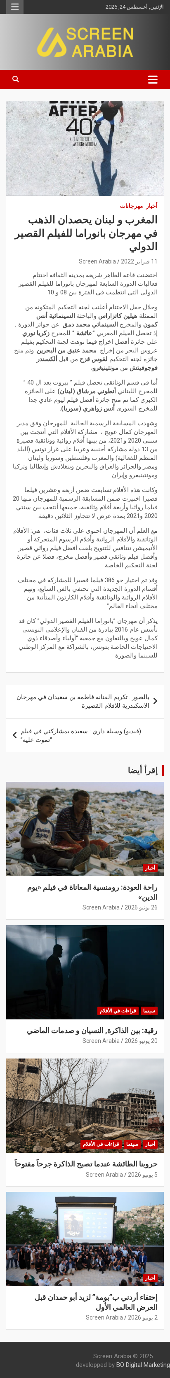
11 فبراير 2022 (139, 261)
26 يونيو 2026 (141, 907)
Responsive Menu (15, 7)
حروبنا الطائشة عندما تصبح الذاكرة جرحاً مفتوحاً (86, 1163)
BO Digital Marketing (143, 1365)
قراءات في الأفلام (118, 1011)
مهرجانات (131, 206)
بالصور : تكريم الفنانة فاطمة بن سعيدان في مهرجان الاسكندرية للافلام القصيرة (83, 701)
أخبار (152, 206)
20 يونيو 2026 (141, 1041)
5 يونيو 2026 (143, 1174)
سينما (149, 1011)
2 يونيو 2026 (143, 1317)
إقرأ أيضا (143, 770)
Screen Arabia (97, 261)
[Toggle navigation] (153, 79)
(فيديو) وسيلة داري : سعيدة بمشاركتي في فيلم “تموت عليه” (81, 735)
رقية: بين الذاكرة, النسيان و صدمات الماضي (92, 1030)
